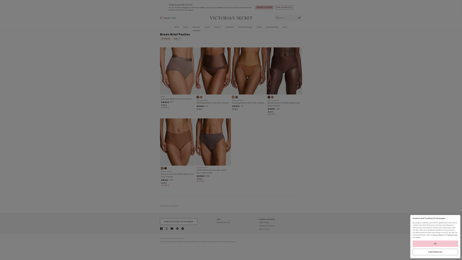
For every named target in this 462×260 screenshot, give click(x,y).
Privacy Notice (438, 235)
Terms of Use (452, 235)
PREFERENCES (435, 252)
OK (435, 244)
